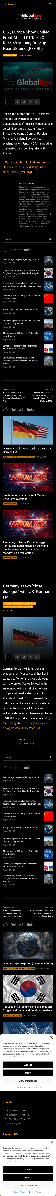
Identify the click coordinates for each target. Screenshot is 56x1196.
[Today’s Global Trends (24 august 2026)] (48, 311)
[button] (51, 1142)
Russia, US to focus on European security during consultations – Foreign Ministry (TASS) (42, 396)
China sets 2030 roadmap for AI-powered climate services (21, 297)
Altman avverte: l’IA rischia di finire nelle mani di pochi (20, 335)
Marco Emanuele (26, 183)
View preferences (28, 1185)
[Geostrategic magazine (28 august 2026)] (48, 260)
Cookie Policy (19, 1192)
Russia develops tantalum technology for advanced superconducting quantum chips (22, 285)
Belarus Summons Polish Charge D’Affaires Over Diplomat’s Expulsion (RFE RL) (14, 396)
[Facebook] (17, 102)
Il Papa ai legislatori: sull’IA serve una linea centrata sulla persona (21, 322)
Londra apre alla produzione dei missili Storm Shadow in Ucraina (20, 347)
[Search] (50, 239)
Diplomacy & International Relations (19, 457)
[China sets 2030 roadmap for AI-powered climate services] (48, 298)
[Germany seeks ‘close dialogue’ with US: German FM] (28, 430)
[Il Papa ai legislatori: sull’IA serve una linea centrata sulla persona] (48, 323)
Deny (28, 1177)
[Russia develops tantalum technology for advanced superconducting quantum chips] (48, 286)
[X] (24, 102)
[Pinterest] (30, 102)
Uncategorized (10, 55)
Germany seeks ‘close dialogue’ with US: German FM (27, 450)
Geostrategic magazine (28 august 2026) (21, 259)
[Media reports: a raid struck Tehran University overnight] (28, 477)
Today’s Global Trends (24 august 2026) (20, 309)
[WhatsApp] (37, 102)
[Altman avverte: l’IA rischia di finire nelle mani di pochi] (48, 336)
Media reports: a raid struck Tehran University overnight (24, 497)
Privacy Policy (35, 1192)
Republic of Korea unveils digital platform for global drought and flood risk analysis (21, 272)
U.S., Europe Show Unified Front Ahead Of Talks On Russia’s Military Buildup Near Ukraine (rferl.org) (27, 167)
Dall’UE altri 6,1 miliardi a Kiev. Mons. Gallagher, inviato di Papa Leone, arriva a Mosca (20, 360)
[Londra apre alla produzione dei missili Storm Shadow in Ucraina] (48, 348)
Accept (28, 1169)
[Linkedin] (5, 4)
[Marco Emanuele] (10, 205)
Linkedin (12, 4)
